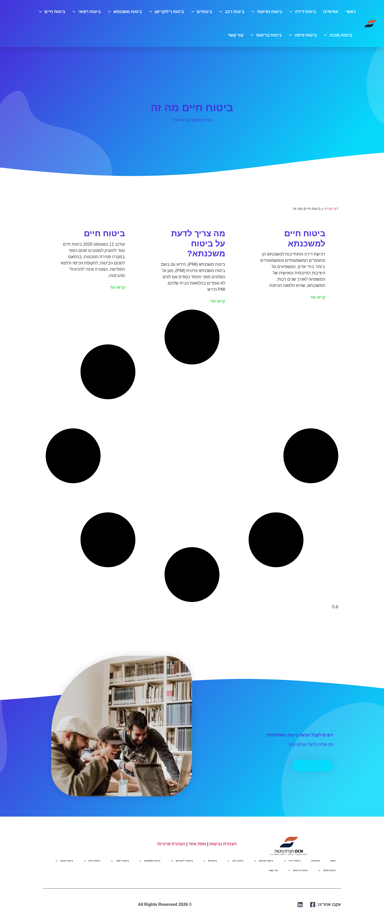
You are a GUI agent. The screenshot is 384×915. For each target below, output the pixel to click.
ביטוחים (204, 11)
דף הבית (331, 209)
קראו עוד (317, 297)
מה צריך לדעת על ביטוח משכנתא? (198, 243)
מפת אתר (197, 844)
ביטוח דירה (305, 11)
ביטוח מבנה (340, 35)
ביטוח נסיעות (269, 11)
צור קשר (235, 35)
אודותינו (330, 11)
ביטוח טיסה (305, 35)
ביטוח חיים (54, 11)
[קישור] (313, 904)
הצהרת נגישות (223, 844)
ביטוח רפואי (89, 11)
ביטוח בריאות (269, 35)
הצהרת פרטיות (171, 844)
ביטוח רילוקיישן (169, 11)
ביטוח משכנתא (127, 11)
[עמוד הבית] (370, 23)
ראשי (351, 11)
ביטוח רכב (234, 11)
